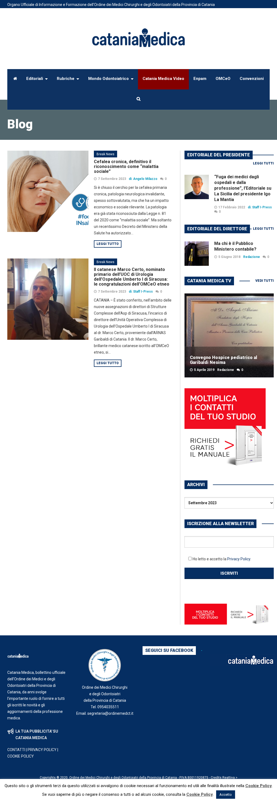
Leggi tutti (263, 163)
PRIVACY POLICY (42, 750)
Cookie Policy (258, 785)
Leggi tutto (108, 244)
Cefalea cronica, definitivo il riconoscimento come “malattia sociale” (126, 166)
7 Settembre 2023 (112, 179)
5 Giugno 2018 (229, 257)
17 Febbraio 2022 (231, 207)
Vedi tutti (264, 281)
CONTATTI (16, 750)
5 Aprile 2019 (204, 370)
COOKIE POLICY (20, 756)
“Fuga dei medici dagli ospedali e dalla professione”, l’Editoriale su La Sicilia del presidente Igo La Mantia (242, 188)
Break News (105, 154)
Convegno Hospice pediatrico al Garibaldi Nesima (223, 360)
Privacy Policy (238, 559)
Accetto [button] (225, 795)
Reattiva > (230, 778)
